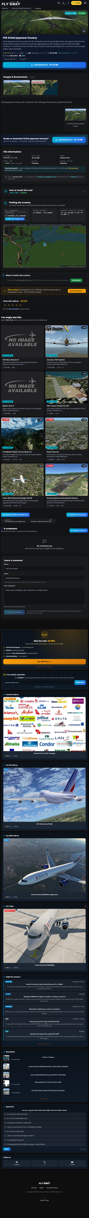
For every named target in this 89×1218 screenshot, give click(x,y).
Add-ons (5, 8)
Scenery (38, 8)
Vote (6, 1149)
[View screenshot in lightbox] (84, 31)
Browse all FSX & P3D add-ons (16, 515)
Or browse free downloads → (44, 666)
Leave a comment (80, 530)
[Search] (59, 3)
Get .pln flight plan (15, 219)
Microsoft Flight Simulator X (22, 8)
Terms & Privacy (52, 1188)
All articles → (44, 1099)
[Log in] (68, 3)
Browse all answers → (44, 1044)
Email (6, 574)
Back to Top (44, 1200)
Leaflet (64, 266)
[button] (44, 244)
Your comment (10, 586)
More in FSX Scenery (78, 515)
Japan (23, 56)
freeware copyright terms (47, 177)
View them (76, 280)
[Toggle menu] (85, 3)
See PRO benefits (75, 291)
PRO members (73, 168)
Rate (21, 53)
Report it (74, 177)
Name (6, 564)
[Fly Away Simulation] (11, 3)
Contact (34, 1188)
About (42, 1188)
